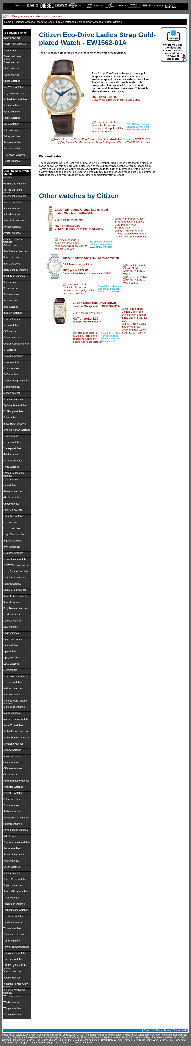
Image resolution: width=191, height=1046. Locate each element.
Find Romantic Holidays (138, 1037)
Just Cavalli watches (14, 577)
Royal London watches (15, 830)
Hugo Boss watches (14, 534)
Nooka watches (11, 756)
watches (7, 177)
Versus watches (12, 977)
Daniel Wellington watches (12, 57)
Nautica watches (12, 750)
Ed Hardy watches (13, 411)
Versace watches (12, 971)
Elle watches (10, 417)
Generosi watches (13, 491)
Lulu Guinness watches (16, 676)
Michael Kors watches (15, 99)
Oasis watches (11, 762)
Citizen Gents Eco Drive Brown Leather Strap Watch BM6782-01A (96, 304)
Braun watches (11, 294)
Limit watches (10, 645)
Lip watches (9, 651)
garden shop (59, 1042)
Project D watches (13, 793)
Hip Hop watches (12, 522)
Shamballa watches (13, 854)
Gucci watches (11, 503)
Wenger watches (12, 1008)
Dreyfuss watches (13, 399)
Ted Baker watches (13, 916)
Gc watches (9, 485)
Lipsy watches (11, 657)
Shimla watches (12, 873)
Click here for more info (68, 219)
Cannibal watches (12, 319)
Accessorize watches (14, 196)
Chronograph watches (90, 21)
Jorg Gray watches (13, 93)
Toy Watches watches (15, 953)
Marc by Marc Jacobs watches (15, 702)
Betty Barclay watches (15, 269)
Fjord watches (10, 454)
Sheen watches (11, 866)
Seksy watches (11, 136)
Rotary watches (11, 117)
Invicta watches (11, 546)
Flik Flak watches (12, 460)
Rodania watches (12, 823)
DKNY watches (11, 68)
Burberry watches (12, 312)
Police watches (11, 111)
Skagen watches (12, 142)
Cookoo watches (12, 362)
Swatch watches (12, 148)
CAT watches (10, 331)
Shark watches (11, 860)
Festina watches (12, 442)
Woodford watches (13, 1014)
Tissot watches (11, 160)
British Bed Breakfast (162, 1037)
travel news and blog (12, 1042)
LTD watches (10, 669)
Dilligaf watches (11, 386)
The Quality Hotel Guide (81, 1037)
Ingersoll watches (12, 540)
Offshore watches (12, 768)
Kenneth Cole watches (15, 596)
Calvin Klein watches (14, 44)
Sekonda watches (13, 130)
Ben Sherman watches (15, 251)
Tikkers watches (12, 928)
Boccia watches (12, 282)
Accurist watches (12, 202)
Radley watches (12, 811)
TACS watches (11, 897)
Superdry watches (13, 885)
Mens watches (45, 21)
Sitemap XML (180, 1030)
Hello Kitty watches (13, 516)
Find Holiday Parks (104, 1037)
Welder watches (12, 1002)
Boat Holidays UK (178, 1040)
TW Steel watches (13, 959)
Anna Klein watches (14, 220)
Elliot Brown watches (14, 423)
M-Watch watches (13, 688)
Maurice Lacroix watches (16, 719)
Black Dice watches (14, 276)
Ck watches (9, 349)
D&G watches (10, 374)
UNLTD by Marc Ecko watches (15, 967)
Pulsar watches (11, 799)
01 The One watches (14, 183)
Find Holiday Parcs (68, 1040)
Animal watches (12, 214)
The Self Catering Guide (55, 1037)
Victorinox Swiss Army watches (15, 985)
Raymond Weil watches (16, 817)
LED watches (10, 626)
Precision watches (13, 786)
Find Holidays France (46, 1040)
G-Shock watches (13, 479)
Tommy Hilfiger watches (16, 946)
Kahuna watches (12, 583)
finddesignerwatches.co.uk (99, 1035)
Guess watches (11, 80)
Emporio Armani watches (16, 429)
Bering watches (11, 263)
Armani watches (12, 232)
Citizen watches (12, 50)
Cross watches (11, 368)
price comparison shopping (38, 1042)
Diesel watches (11, 62)
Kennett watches (12, 602)
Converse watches (13, 356)
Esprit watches (11, 436)
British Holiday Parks (111, 1040)
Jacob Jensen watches (15, 559)
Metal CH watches (13, 725)
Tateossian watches (14, 903)
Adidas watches (12, 208)
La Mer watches (12, 614)
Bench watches (11, 257)
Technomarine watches (15, 910)
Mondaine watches (13, 743)
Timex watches (11, 940)
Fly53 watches (11, 466)
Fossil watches (11, 74)
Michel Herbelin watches (16, 737)
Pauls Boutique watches (16, 780)
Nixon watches (11, 105)
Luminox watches (12, 682)
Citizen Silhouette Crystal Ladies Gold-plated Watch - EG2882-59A (82, 211)
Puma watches (11, 805)
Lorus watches (11, 663)
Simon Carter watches (15, 879)
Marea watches (11, 713)
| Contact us (148, 1030)
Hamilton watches (13, 509)
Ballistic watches (12, 245)
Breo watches (10, 306)
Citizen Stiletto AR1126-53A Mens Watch (91, 258)
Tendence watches (13, 922)
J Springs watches (13, 553)
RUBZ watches (11, 836)
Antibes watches (12, 226)
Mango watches (11, 694)
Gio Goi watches (12, 497)
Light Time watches (13, 639)
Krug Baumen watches (15, 608)
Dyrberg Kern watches (15, 405)
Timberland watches (14, 934)
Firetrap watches (12, 448)
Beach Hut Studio (135, 1035)
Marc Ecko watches (14, 706)
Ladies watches (65, 21)
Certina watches (12, 337)
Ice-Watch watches (13, 87)
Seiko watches (11, 124)
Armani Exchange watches (13, 240)
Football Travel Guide (134, 1040)
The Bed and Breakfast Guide (27, 1037)
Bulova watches (12, 37)
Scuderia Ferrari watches (16, 842)
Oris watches (10, 774)
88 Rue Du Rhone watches (12, 191)
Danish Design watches (16, 380)
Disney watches (12, 393)
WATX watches (11, 996)
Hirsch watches (11, 528)
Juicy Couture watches (15, 571)
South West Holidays (156, 1040)
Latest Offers (112, 21)
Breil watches (10, 300)
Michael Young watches (16, 731)
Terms (159, 1030)
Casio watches (11, 325)
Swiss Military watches (15, 891)
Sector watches (11, 848)
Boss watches (11, 288)
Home (7, 21)
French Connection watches (13, 474)
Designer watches (24, 21)
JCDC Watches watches (16, 565)
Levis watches (11, 633)
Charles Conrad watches (16, 343)
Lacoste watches (12, 620)
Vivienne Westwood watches (14, 991)
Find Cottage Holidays (23, 1040)
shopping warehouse (83, 1042)
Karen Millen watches (14, 589)
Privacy (167, 1030)
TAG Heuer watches (14, 154)
